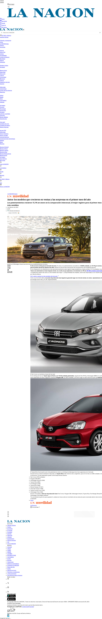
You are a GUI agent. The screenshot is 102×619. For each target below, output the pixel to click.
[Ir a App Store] (11, 600)
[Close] (8, 512)
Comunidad (3, 77)
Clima (1, 42)
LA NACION (10, 194)
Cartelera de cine (4, 124)
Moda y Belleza (4, 117)
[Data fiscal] (8, 616)
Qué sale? (2, 122)
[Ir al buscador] (8, 6)
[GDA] (11, 611)
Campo (2, 54)
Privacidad (31, 606)
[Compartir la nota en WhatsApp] (10, 268)
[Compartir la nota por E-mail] (11, 272)
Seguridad (2, 72)
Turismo (2, 107)
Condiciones (25, 606)
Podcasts (2, 115)
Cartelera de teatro (5, 125)
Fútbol (1, 95)
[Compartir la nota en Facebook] (8, 272)
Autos (15, 194)
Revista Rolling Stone (5, 154)
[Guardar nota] (8, 266)
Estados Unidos (4, 65)
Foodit (3, 23)
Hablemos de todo (5, 82)
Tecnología (3, 109)
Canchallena (3, 100)
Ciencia (2, 80)
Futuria (2, 50)
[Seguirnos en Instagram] (8, 587)
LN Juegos (2, 105)
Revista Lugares (4, 150)
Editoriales (3, 87)
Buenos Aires (3, 70)
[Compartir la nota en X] (10, 272)
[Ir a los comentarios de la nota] (10, 266)
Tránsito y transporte (5, 40)
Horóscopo (3, 110)
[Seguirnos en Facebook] (8, 579)
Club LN (4, 25)
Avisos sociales (4, 135)
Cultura (2, 75)
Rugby (1, 97)
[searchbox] (50, 32)
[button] (51, 107)
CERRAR (2, 0)
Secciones (4, 21)
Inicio (3, 19)
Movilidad (2, 59)
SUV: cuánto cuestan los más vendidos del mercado (43, 276)
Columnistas (3, 89)
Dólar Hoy (2, 52)
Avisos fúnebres (4, 134)
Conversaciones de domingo (7, 139)
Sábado (2, 140)
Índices (2, 60)
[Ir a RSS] (8, 592)
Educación (2, 74)
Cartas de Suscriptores (6, 90)
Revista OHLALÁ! (4, 147)
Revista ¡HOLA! (4, 149)
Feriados (2, 112)
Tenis (1, 99)
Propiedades (3, 55)
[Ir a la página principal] (51, 17)
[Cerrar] (23, 30)
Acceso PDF (3, 130)
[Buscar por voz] (100, 32)
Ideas (1, 142)
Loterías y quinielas (5, 114)
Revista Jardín (3, 155)
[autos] (18, 197)
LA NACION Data (4, 44)
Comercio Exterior (5, 57)
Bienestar (2, 79)
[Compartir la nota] (8, 268)
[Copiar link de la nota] (8, 270)
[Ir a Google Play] (11, 597)
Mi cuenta (4, 27)
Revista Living (3, 152)
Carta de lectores (4, 137)
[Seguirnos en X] (8, 583)
